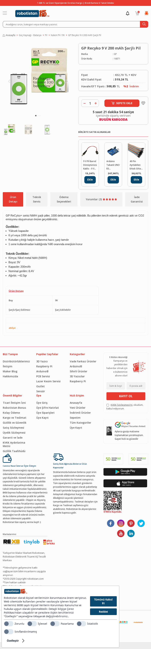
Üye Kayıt (42, 417)
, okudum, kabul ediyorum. (124, 406)
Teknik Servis (36, 199)
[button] (35, 115)
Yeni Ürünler (77, 407)
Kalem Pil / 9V (58, 35)
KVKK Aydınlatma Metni (14, 444)
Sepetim (75, 417)
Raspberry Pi (44, 366)
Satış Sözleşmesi (13, 427)
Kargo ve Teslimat (14, 417)
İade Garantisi (137, 199)
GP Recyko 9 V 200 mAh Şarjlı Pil (84, 35)
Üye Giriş (42, 402)
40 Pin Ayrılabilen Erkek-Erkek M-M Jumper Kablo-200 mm (136, 165)
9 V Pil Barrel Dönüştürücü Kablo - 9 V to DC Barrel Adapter (90, 165)
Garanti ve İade (12, 437)
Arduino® (42, 371)
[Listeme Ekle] (142, 103)
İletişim (7, 366)
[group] (38, 77)
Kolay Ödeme (11, 412)
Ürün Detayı (13, 199)
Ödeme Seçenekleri (64, 199)
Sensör (40, 391)
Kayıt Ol (126, 396)
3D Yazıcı (42, 361)
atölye (12, 327)
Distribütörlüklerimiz (16, 361)
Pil (46, 35)
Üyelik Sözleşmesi (14, 432)
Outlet (40, 386)
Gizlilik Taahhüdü (14, 451)
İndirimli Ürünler (80, 412)
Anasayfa (10, 35)
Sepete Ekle (124, 103)
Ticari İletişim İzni (14, 402)
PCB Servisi (43, 376)
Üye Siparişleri (45, 412)
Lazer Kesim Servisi (48, 381)
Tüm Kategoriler (80, 422)
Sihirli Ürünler (78, 371)
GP (115, 54)
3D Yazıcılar (77, 376)
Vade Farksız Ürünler (83, 361)
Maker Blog (10, 371)
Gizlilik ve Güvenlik (14, 422)
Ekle (90, 179)
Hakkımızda (10, 376)
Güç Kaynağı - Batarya (30, 35)
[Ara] (144, 24)
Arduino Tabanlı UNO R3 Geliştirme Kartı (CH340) (113, 165)
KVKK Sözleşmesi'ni (121, 404)
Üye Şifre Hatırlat (47, 407)
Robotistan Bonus (14, 407)
